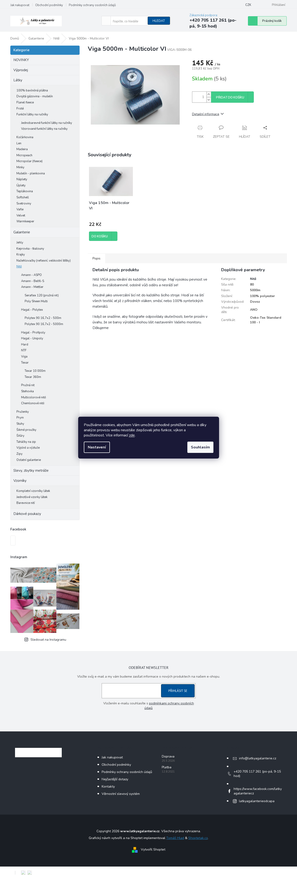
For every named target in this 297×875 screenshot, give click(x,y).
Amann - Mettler (32, 287)
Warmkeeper (25, 221)
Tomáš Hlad (175, 838)
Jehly (19, 242)
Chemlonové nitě (32, 403)
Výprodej (20, 70)
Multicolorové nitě (33, 397)
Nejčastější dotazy (115, 779)
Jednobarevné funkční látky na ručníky (46, 123)
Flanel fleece (25, 102)
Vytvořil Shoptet (153, 849)
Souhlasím (200, 447)
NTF (24, 350)
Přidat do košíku (230, 97)
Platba (166, 767)
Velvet (20, 215)
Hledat (159, 21)
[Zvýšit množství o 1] (208, 94)
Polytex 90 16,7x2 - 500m (43, 318)
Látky (17, 80)
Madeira (22, 149)
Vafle (19, 209)
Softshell (22, 197)
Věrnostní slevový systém (121, 794)
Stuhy (20, 424)
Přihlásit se (177, 691)
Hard (24, 344)
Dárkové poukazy (27, 513)
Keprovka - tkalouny (30, 249)
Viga (24, 356)
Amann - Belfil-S (32, 281)
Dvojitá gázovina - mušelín (34, 96)
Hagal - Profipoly (33, 332)
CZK (248, 5)
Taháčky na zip (26, 442)
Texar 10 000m (35, 371)
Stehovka (27, 391)
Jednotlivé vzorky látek (31, 497)
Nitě (19, 266)
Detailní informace (205, 114)
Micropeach (24, 155)
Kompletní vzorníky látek (33, 491)
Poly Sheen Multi (36, 301)
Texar (25, 363)
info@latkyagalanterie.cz (257, 758)
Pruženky (22, 412)
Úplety (21, 185)
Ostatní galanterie (28, 460)
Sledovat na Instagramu (48, 639)
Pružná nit (28, 385)
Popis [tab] (96, 258)
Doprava (168, 756)
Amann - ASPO (31, 275)
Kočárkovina (24, 137)
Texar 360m (33, 377)
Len (18, 143)
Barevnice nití (25, 503)
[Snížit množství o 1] (208, 99)
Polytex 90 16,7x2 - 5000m (44, 324)
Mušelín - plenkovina (30, 173)
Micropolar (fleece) (29, 161)
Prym (20, 418)
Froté (20, 108)
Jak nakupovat (19, 5)
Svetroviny (23, 203)
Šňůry (20, 436)
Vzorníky (20, 480)
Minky (20, 167)
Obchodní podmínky (49, 5)
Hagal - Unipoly (32, 338)
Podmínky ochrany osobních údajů (92, 5)
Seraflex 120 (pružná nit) (42, 295)
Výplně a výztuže (28, 448)
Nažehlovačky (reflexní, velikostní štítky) (43, 261)
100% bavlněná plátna (32, 90)
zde (132, 435)
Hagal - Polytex (32, 310)
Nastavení (97, 447)
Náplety (21, 179)
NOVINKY (21, 60)
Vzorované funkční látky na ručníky (44, 129)
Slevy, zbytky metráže (31, 470)
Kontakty (108, 786)
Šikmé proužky (26, 430)
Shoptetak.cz (198, 838)
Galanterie (21, 232)
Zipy (19, 454)
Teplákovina (24, 191)
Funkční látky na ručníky (32, 114)
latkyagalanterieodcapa (256, 801)
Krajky (20, 254)
